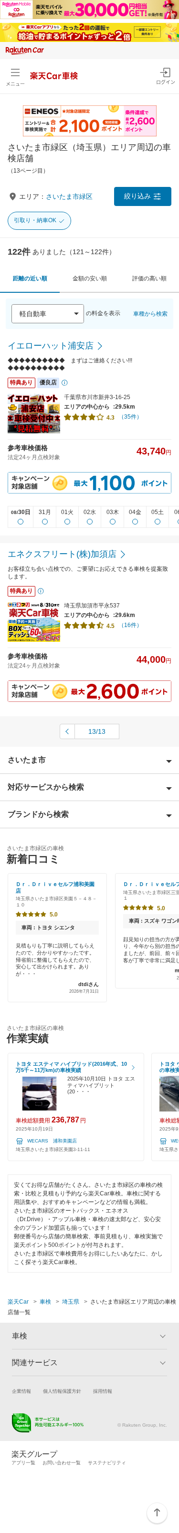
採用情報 (102, 1391)
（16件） (130, 625)
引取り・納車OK (35, 220)
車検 (45, 1301)
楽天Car (18, 1301)
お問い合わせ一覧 (61, 1462)
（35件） (130, 416)
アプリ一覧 (23, 1462)
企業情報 (21, 1391)
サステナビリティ (107, 1462)
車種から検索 (150, 313)
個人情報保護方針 (62, 1391)
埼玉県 (70, 1301)
